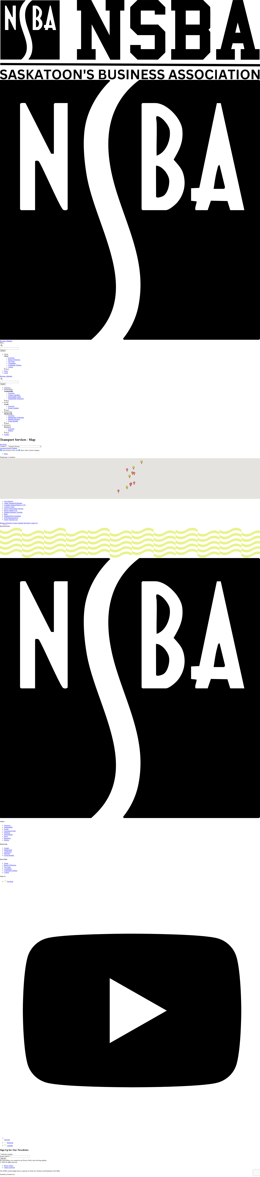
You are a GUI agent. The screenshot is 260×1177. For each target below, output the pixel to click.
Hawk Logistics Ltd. (10, 510)
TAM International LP (11, 518)
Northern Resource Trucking (13, 512)
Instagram (10, 1143)
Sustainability (8, 827)
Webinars (7, 833)
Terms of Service (9, 1167)
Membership (8, 850)
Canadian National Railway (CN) (15, 505)
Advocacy (7, 825)
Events (6, 829)
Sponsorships (8, 834)
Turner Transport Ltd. (11, 519)
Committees (8, 869)
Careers (6, 872)
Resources (7, 838)
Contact (6, 848)
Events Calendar (18, 523)
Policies (6, 840)
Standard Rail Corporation (12, 516)
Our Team (7, 867)
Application (8, 852)
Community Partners (10, 870)
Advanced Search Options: (8, 448)
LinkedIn (10, 1146)
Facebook (10, 881)
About (6, 863)
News (6, 836)
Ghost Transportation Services (13, 509)
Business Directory (6, 523)
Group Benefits (9, 855)
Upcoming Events (10, 831)
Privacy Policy (8, 1166)
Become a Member (6, 341)
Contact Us (34, 523)
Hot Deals (3, 444)
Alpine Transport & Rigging (13, 503)
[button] (127, 487)
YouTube (7, 1140)
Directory (7, 853)
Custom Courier (9, 507)
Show (6, 454)
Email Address (5, 1156)
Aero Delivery (8, 501)
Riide (6, 514)
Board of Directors (10, 865)
